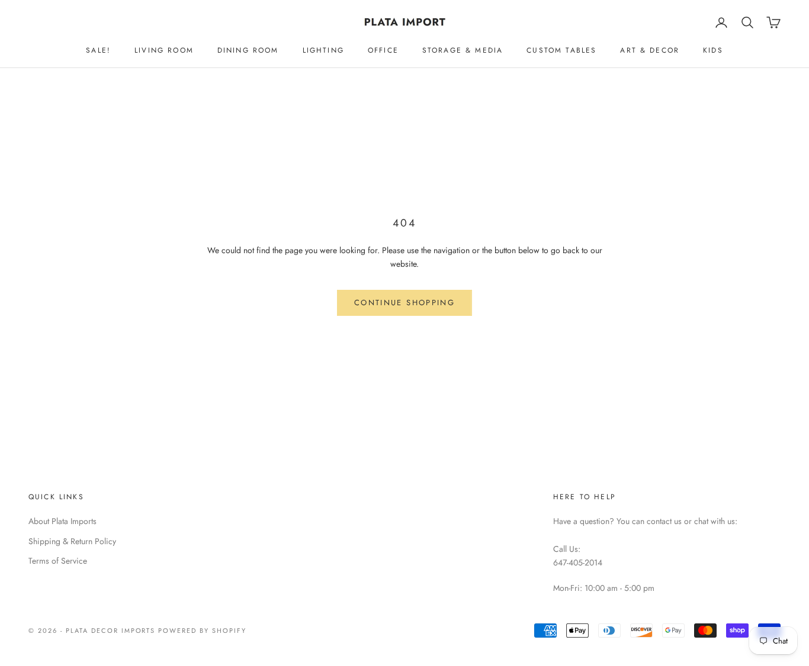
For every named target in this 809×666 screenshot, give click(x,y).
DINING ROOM (248, 50)
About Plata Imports (62, 521)
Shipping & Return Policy (72, 541)
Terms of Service (57, 561)
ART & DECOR (649, 50)
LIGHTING (323, 50)
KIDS (713, 50)
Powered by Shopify (202, 630)
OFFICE (383, 50)
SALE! (98, 50)
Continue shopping (404, 302)
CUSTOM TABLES (561, 50)
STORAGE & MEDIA (462, 50)
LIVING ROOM (164, 50)
